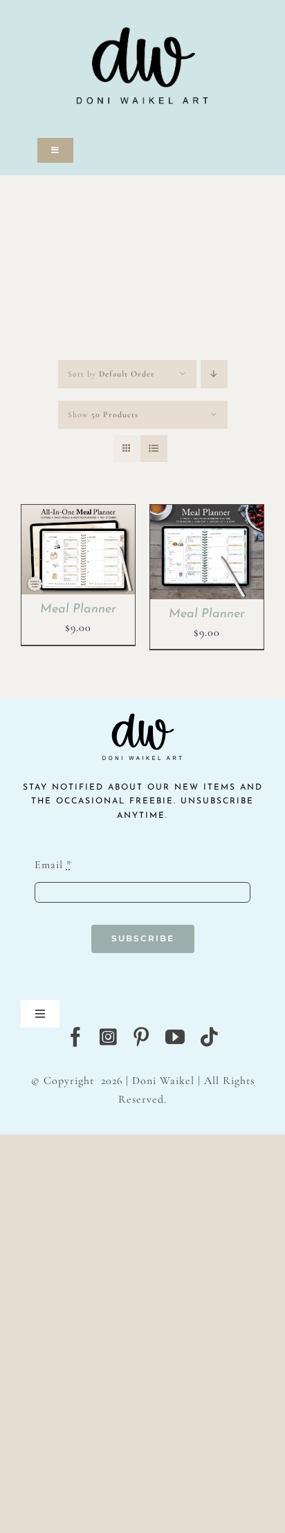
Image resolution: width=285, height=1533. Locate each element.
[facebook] (76, 1037)
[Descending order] (214, 374)
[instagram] (109, 1037)
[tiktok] (209, 1037)
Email (53, 865)
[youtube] (175, 1037)
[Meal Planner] (78, 514)
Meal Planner (78, 609)
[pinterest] (141, 1037)
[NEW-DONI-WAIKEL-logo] (142, 8)
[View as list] (153, 448)
